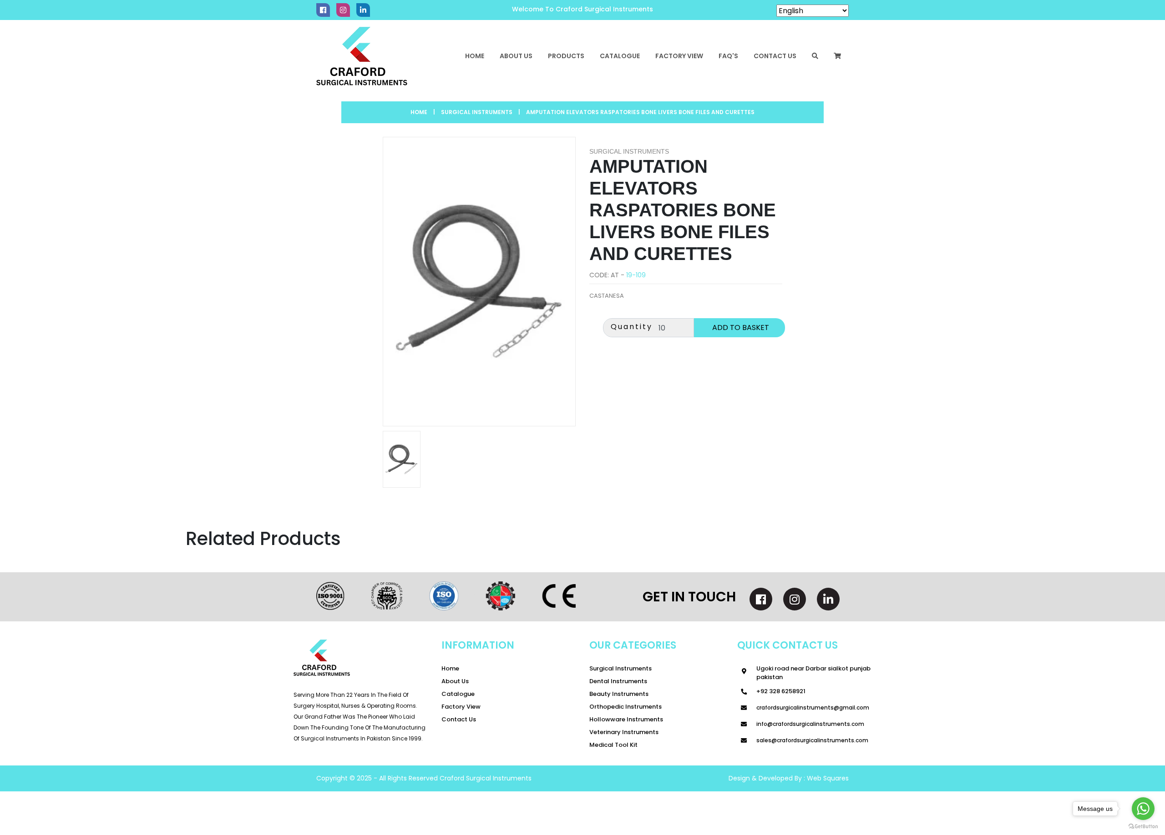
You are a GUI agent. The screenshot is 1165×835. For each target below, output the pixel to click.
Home (474, 55)
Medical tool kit (613, 744)
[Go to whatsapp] (1143, 808)
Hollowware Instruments (626, 719)
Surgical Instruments (620, 668)
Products (566, 55)
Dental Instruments (618, 681)
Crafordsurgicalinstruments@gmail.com (812, 707)
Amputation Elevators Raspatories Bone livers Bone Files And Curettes (640, 112)
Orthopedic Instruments (625, 706)
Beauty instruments (618, 694)
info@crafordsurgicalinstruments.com (810, 724)
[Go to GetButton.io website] (1143, 826)
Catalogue (458, 694)
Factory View (679, 55)
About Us (516, 55)
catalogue (620, 55)
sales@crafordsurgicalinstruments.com (812, 740)
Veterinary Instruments (623, 732)
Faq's (728, 55)
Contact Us (458, 719)
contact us (775, 55)
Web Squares (827, 778)
